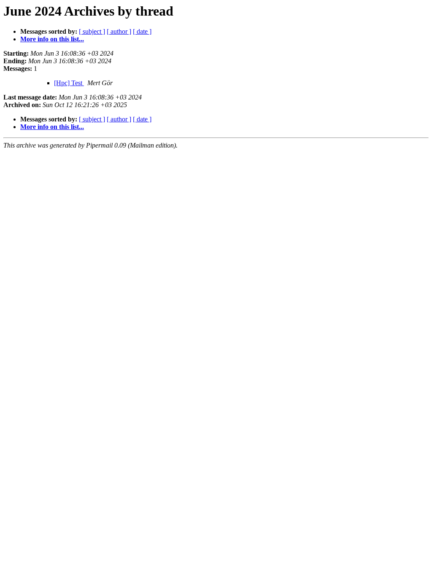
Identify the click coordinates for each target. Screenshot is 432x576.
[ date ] (142, 31)
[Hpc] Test (69, 82)
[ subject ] (92, 31)
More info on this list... (52, 39)
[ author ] (119, 31)
